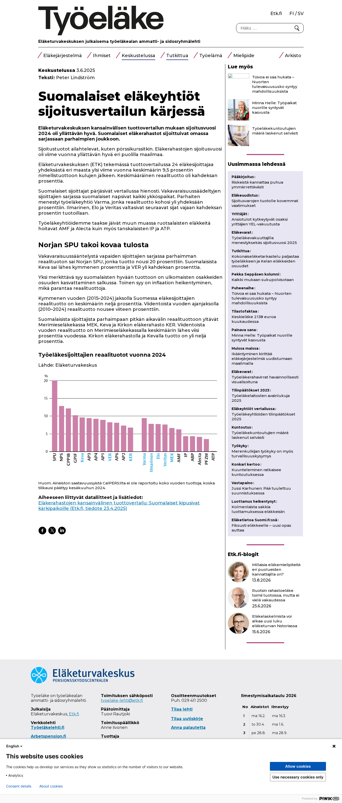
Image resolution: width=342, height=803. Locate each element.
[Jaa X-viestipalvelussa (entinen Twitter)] (52, 530)
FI (291, 13)
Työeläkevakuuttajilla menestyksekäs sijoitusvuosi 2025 (264, 240)
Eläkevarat (242, 232)
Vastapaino (243, 483)
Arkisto (293, 55)
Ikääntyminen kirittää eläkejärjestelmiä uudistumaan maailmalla (262, 358)
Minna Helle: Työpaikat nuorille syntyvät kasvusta (274, 107)
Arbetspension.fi (48, 736)
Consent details (18, 786)
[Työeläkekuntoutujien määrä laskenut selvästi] (238, 135)
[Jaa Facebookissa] (42, 530)
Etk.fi (276, 13)
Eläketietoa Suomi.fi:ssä (255, 520)
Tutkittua (177, 55)
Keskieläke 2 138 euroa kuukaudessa (254, 319)
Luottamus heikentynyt (254, 501)
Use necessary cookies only (297, 777)
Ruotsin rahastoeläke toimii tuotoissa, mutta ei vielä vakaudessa (275, 595)
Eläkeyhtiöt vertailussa (254, 409)
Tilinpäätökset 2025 (251, 390)
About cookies (51, 786)
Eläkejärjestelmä (62, 55)
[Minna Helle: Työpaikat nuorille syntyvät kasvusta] (238, 109)
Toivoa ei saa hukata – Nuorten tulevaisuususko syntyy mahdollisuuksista (274, 84)
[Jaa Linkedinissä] (62, 530)
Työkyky (240, 446)
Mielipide (243, 55)
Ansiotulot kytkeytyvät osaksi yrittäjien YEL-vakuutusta (260, 221)
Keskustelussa (138, 55)
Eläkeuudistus (245, 195)
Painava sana (244, 330)
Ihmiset (102, 55)
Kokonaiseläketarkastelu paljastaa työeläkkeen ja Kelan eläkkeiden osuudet (265, 261)
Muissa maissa (246, 348)
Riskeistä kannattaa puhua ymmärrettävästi (257, 184)
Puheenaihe (243, 288)
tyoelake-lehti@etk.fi (122, 700)
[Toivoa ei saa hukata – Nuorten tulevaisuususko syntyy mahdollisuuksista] (238, 84)
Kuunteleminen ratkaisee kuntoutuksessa (256, 472)
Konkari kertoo (246, 464)
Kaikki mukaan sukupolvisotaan (263, 279)
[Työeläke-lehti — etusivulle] (100, 21)
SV (301, 13)
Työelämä (210, 55)
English (12, 746)
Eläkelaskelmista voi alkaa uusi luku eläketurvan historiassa (274, 621)
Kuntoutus (242, 427)
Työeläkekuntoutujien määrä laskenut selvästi (275, 131)
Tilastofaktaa (245, 311)
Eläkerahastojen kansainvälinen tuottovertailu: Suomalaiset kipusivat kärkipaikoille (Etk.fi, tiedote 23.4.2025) (119, 505)
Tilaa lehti (182, 709)
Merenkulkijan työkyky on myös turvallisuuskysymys (262, 453)
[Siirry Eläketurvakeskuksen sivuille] (82, 682)
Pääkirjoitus (243, 177)
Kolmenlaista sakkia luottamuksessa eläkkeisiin (258, 509)
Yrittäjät (240, 214)
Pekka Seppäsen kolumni (256, 274)
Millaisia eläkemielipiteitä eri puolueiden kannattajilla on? (276, 569)
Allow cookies (298, 766)
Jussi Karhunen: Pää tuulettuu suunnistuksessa (261, 490)
